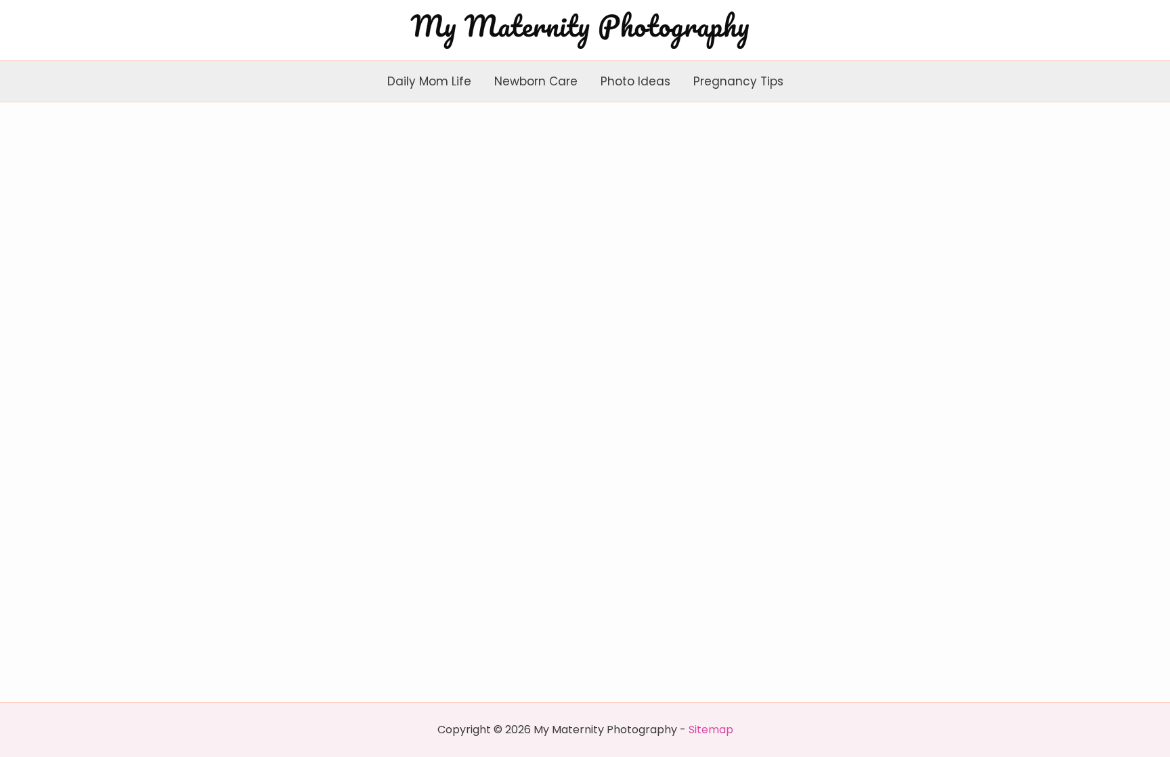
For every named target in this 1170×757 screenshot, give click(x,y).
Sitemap (711, 729)
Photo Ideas (635, 81)
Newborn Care (536, 81)
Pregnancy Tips (738, 81)
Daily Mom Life (429, 81)
